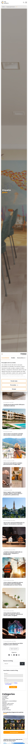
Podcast (4, 706)
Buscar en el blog (8, 660)
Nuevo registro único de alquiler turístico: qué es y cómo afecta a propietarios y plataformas (12, 493)
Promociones (5, 707)
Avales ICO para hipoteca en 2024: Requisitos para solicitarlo (13, 644)
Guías (3, 700)
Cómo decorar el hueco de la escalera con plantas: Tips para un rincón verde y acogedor (13, 614)
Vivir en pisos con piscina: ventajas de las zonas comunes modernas (13, 434)
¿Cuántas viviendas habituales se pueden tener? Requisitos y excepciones (12, 553)
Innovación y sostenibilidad (9, 701)
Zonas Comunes (6, 710)
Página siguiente (14, 648)
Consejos (4, 697)
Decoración (5, 698)
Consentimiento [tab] (5, 357)
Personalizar (13, 385)
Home (3, 6)
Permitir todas (14, 381)
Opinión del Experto (7, 705)
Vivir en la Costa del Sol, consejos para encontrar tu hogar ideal (12, 463)
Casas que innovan (10, 6)
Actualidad (5, 696)
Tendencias (5, 708)
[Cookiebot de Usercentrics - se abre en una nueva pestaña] (20, 354)
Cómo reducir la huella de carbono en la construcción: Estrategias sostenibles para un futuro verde (13, 584)
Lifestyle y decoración (8, 703)
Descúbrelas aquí (14, 732)
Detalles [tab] (13, 357)
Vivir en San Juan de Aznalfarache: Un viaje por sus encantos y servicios (13, 523)
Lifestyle (4, 702)
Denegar (14, 389)
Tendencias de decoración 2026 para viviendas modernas (13, 405)
